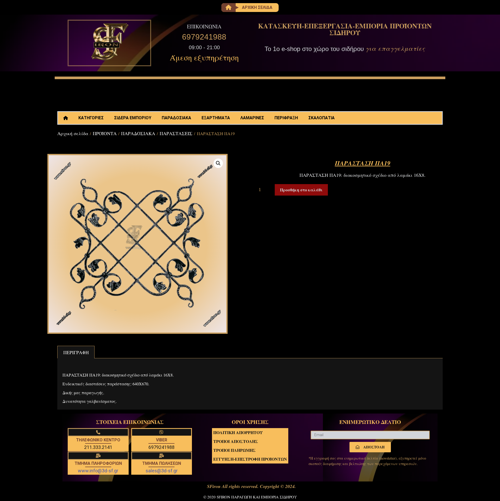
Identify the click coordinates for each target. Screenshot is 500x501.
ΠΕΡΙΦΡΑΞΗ (286, 117)
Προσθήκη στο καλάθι (301, 190)
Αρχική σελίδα (72, 133)
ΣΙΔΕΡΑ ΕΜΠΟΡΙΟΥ (132, 117)
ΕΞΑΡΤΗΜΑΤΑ (216, 117)
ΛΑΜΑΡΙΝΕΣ (252, 117)
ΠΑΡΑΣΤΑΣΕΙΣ (176, 133)
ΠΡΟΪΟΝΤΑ (105, 133)
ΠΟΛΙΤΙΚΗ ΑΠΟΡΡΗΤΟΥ (238, 432)
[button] (218, 163)
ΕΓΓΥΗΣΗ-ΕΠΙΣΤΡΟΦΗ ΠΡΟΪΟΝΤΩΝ (250, 459)
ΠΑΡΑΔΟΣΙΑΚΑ (176, 117)
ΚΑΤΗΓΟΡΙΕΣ (91, 117)
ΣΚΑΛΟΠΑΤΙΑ (321, 117)
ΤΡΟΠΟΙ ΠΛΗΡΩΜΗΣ (234, 450)
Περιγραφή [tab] (76, 352)
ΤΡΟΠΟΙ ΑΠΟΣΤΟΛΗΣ (235, 441)
